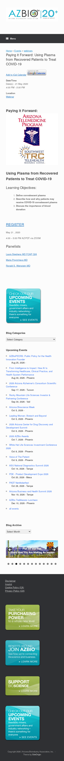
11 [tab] (48, 564)
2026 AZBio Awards (19, 436)
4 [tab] (20, 564)
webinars (28, 50)
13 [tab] (55, 564)
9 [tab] (40, 564)
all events (14, 508)
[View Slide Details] (32, 549)
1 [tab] (8, 564)
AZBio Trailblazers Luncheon (23, 500)
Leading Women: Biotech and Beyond (27, 415)
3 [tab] (16, 564)
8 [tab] (36, 564)
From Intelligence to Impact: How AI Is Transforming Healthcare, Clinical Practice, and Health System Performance (29, 371)
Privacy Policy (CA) (15, 590)
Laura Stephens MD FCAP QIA (21, 254)
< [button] (10, 549)
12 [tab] (52, 564)
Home (9, 50)
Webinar (10, 96)
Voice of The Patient (19, 456)
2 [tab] (12, 564)
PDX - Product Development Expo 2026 (28, 474)
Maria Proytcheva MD (16, 260)
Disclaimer (10, 580)
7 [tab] (32, 564)
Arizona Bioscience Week (22, 407)
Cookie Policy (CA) (14, 587)
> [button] (53, 549)
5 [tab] (24, 564)
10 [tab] (44, 564)
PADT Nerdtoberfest (19, 482)
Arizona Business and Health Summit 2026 (30, 491)
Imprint (8, 584)
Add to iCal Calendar (16, 74)
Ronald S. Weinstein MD (18, 265)
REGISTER (15, 224)
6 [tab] (28, 564)
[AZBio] (32, 14)
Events (17, 50)
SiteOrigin (36, 754)
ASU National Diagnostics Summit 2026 (29, 465)
